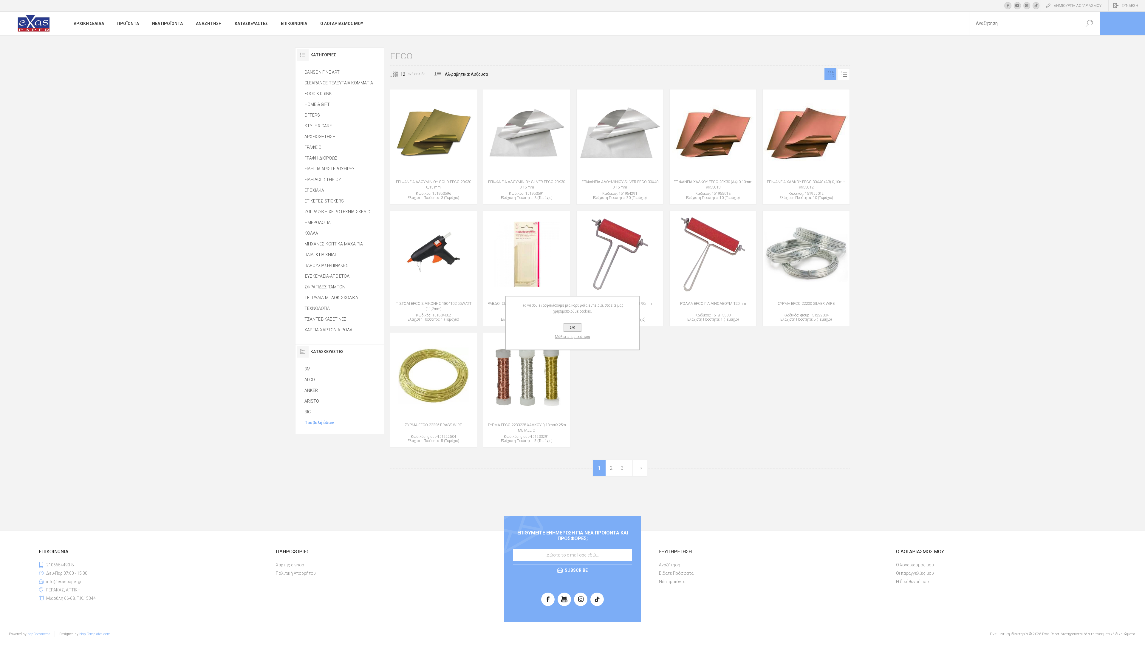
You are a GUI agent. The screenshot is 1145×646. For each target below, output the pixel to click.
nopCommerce (38, 634)
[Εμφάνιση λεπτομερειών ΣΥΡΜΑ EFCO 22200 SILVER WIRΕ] (806, 268)
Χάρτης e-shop (290, 564)
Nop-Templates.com (94, 634)
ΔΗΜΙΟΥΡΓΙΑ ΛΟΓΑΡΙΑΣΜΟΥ (1077, 6)
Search (1089, 23)
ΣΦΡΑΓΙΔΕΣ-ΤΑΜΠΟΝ (324, 287)
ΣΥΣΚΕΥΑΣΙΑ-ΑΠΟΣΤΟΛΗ (328, 276)
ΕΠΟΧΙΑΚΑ (314, 190)
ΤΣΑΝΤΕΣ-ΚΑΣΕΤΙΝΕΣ (325, 319)
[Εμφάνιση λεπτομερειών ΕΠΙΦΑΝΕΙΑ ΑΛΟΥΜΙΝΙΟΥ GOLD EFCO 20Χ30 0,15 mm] (433, 146)
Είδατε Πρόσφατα (676, 573)
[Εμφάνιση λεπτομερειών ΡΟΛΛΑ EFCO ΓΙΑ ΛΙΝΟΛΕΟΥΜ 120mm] (713, 268)
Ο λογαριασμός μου (915, 564)
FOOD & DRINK (318, 93)
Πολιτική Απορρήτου (296, 573)
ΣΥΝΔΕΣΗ (1129, 6)
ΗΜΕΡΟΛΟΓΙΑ (317, 222)
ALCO (309, 379)
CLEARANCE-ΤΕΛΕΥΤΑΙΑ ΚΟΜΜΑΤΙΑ (338, 83)
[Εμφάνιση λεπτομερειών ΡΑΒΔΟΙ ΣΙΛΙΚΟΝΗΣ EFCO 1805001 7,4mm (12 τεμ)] (526, 268)
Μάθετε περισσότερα (572, 337)
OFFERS (312, 115)
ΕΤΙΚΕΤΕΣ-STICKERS (324, 201)
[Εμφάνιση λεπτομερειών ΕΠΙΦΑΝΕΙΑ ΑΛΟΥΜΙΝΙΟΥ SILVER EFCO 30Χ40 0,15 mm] (620, 146)
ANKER (311, 390)
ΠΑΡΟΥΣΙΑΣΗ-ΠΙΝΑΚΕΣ (326, 265)
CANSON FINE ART (322, 72)
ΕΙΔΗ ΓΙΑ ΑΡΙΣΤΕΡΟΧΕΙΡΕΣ (329, 168)
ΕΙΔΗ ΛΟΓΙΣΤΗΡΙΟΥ (322, 179)
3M (307, 369)
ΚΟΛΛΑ (311, 233)
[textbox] (1023, 23)
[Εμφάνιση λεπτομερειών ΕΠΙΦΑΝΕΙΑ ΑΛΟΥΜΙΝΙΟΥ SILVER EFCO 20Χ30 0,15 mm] (526, 146)
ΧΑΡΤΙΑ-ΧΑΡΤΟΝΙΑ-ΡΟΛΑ (328, 329)
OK (572, 327)
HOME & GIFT (317, 104)
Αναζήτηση (669, 564)
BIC (307, 411)
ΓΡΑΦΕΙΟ (312, 147)
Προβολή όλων (319, 422)
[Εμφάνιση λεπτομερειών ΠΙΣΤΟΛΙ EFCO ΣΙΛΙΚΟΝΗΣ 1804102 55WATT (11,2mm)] (433, 268)
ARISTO (311, 401)
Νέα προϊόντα (672, 581)
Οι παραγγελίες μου (915, 573)
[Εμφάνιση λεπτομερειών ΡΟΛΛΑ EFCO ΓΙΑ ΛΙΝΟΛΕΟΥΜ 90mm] (620, 268)
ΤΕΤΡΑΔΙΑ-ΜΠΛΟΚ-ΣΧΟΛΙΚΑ (331, 297)
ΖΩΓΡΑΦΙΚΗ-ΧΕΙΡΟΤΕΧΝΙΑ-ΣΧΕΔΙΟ (337, 211)
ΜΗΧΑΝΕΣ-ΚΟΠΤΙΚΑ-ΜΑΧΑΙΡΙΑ (333, 244)
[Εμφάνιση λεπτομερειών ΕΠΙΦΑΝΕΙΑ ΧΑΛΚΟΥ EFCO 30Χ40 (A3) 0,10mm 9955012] (806, 146)
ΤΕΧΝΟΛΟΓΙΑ (317, 308)
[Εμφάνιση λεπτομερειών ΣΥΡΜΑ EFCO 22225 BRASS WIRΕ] (433, 390)
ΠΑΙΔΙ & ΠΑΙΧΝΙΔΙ (320, 254)
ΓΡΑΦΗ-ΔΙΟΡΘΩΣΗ (322, 158)
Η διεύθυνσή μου (912, 581)
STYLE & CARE (318, 125)
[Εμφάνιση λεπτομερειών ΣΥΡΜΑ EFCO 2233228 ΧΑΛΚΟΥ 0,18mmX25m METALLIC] (526, 390)
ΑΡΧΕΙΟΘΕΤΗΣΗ (319, 136)
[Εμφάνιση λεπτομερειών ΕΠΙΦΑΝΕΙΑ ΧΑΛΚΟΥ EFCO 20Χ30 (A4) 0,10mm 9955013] (713, 146)
